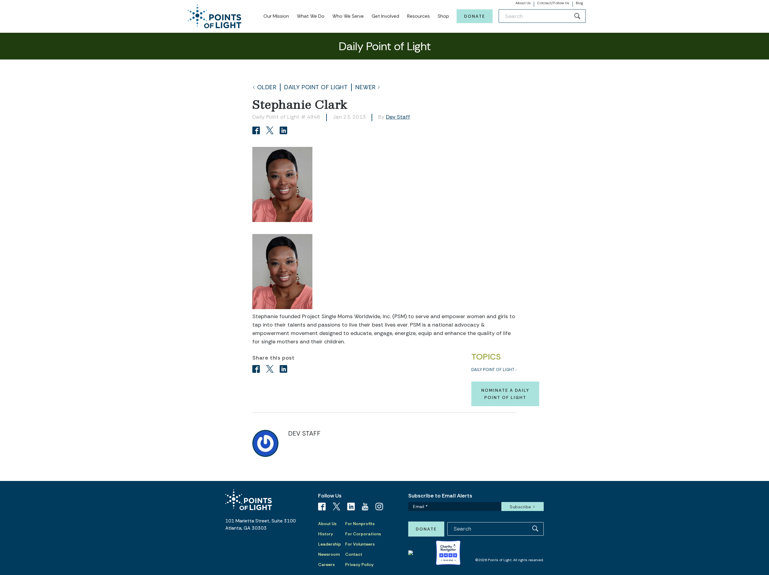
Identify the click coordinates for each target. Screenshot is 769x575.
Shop (443, 16)
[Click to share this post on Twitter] (270, 131)
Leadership (329, 544)
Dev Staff (398, 116)
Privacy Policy (359, 564)
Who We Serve (348, 16)
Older (267, 87)
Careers (326, 564)
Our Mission (276, 16)
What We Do (310, 16)
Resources (418, 16)
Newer (365, 87)
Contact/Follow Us (553, 3)
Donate (474, 16)
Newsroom (329, 554)
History (325, 534)
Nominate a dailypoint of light (505, 394)
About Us (523, 3)
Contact (353, 554)
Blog (579, 3)
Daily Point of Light (316, 87)
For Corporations (363, 534)
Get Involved (385, 16)
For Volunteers (360, 544)
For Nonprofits (360, 523)
